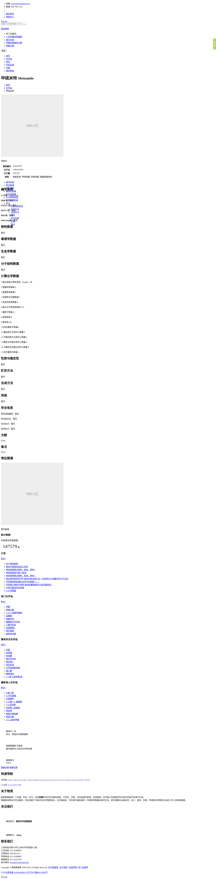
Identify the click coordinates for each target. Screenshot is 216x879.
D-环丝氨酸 (11, 696)
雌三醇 (9, 671)
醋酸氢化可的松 (13, 622)
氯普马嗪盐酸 (12, 714)
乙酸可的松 (11, 625)
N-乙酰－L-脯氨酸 (14, 702)
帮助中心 (10, 17)
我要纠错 (14, 767)
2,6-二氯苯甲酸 (12, 720)
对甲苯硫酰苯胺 (13, 668)
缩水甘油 (10, 40)
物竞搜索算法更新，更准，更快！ (21, 570)
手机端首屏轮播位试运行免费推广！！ (23, 582)
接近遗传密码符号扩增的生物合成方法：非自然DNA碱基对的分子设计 (37, 579)
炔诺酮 (9, 656)
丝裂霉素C (10, 628)
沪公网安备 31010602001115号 (16, 872)
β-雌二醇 (10, 693)
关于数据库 (53, 867)
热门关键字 (83, 867)
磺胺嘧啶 (10, 674)
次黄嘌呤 (10, 699)
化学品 (9, 59)
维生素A (10, 662)
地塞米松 (10, 619)
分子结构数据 (12, 197)
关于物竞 (64, 867)
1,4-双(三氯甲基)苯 (14, 677)
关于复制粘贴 (12, 564)
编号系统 (10, 182)
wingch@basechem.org (20, 4)
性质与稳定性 (17, 206)
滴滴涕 (9, 711)
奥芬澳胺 (10, 631)
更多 (8, 203)
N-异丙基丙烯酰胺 (14, 37)
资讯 (8, 62)
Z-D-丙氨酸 (11, 591)
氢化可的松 (11, 659)
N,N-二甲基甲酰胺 (14, 613)
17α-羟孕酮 (11, 705)
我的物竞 (10, 14)
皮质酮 (9, 653)
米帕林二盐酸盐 (13, 708)
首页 (8, 56)
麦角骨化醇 (11, 634)
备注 (13, 224)
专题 (8, 68)
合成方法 (15, 212)
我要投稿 (5, 767)
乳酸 (8, 650)
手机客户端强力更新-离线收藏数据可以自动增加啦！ (29, 585)
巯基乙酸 (10, 46)
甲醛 (8, 607)
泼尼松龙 (10, 665)
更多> (3, 559)
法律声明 (73, 867)
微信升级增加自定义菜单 (17, 567)
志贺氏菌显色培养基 (15, 588)
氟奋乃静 (10, 717)
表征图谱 (10, 185)
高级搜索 (5, 29)
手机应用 (10, 65)
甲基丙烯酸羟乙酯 (14, 43)
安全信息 (15, 218)
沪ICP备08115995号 (39, 872)
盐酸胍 (9, 616)
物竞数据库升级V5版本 (16, 573)
